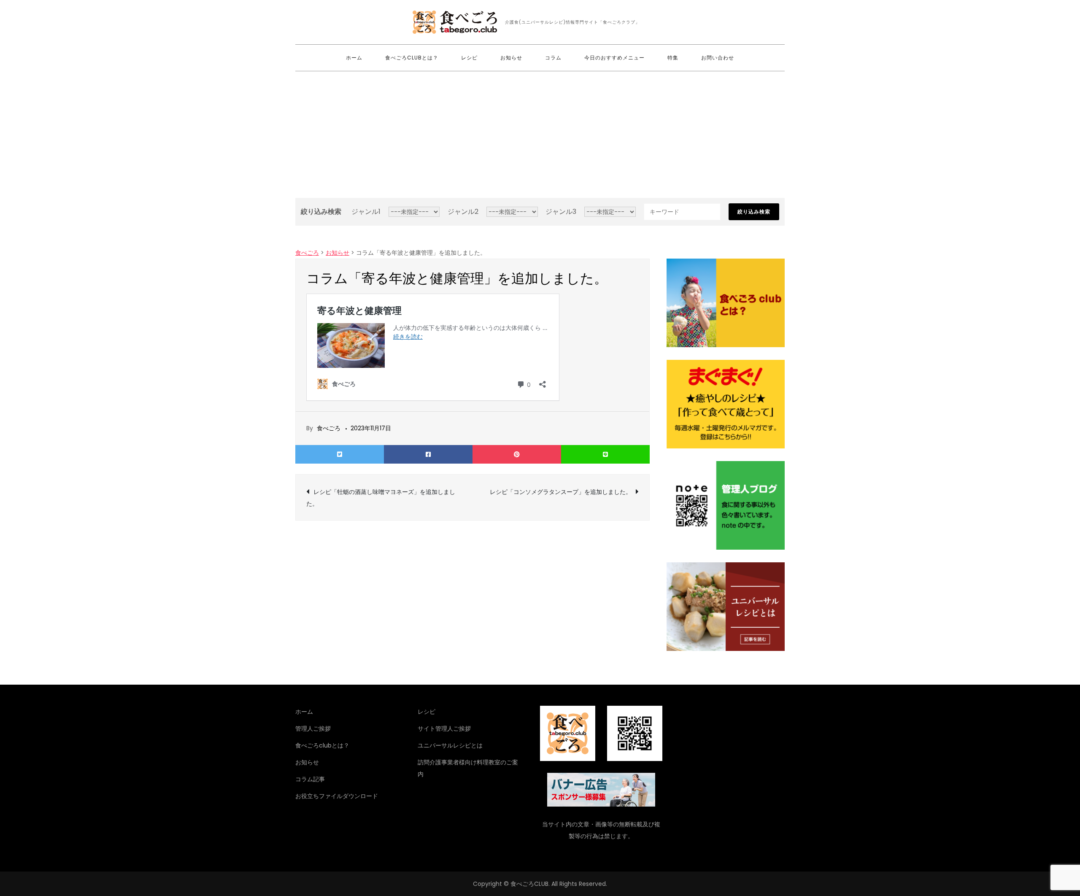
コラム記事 (310, 779)
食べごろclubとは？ (411, 57)
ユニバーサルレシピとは (450, 745)
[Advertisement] (540, 135)
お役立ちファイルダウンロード (336, 796)
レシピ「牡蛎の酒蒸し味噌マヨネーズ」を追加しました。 (380, 498)
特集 (672, 57)
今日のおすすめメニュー (614, 57)
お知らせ (511, 57)
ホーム (354, 57)
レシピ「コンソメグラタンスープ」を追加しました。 (561, 492)
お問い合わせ (717, 57)
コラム (553, 57)
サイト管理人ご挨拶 (444, 728)
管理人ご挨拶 (313, 728)
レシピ (469, 57)
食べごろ (328, 428)
